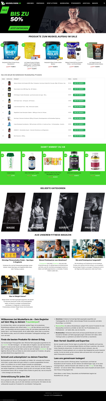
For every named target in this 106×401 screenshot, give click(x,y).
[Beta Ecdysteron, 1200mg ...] (9, 136)
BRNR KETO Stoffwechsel (74, 173)
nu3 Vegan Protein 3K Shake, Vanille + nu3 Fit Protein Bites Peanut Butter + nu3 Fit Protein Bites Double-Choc (32, 65)
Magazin (95, 3)
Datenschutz (57, 393)
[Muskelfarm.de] (11, 3)
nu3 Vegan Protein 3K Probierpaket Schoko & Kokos (95, 63)
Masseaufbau (64, 3)
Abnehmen (30, 3)
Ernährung (40, 3)
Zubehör (5, 345)
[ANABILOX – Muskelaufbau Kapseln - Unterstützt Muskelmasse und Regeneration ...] (9, 130)
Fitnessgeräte (76, 3)
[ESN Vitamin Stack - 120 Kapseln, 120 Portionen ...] (9, 101)
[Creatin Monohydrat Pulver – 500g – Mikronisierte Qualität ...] (9, 107)
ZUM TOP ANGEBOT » (79, 83)
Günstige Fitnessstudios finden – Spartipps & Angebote (18, 261)
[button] (104, 3)
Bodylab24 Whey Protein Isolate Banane (53, 63)
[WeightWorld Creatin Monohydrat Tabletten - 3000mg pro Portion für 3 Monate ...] (9, 112)
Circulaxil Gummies (95, 173)
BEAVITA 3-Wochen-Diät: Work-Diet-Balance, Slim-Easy (53, 173)
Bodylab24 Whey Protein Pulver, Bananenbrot (10, 63)
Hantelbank (43, 349)
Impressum (48, 393)
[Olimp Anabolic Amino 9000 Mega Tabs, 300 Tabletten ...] (9, 89)
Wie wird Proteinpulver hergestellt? (88, 260)
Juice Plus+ (86, 3)
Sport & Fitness (52, 3)
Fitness (29, 327)
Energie (91, 365)
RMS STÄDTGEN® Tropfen (32, 173)
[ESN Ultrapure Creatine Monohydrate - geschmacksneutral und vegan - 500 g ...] (9, 95)
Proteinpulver (43, 263)
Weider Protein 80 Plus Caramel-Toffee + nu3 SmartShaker (74, 63)
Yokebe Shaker (11, 173)
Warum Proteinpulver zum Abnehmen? (53, 260)
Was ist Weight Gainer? (17, 296)
